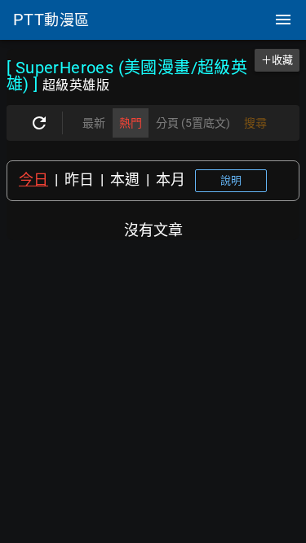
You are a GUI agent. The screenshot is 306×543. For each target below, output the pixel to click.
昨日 (79, 179)
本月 (170, 179)
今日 (33, 179)
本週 (125, 179)
